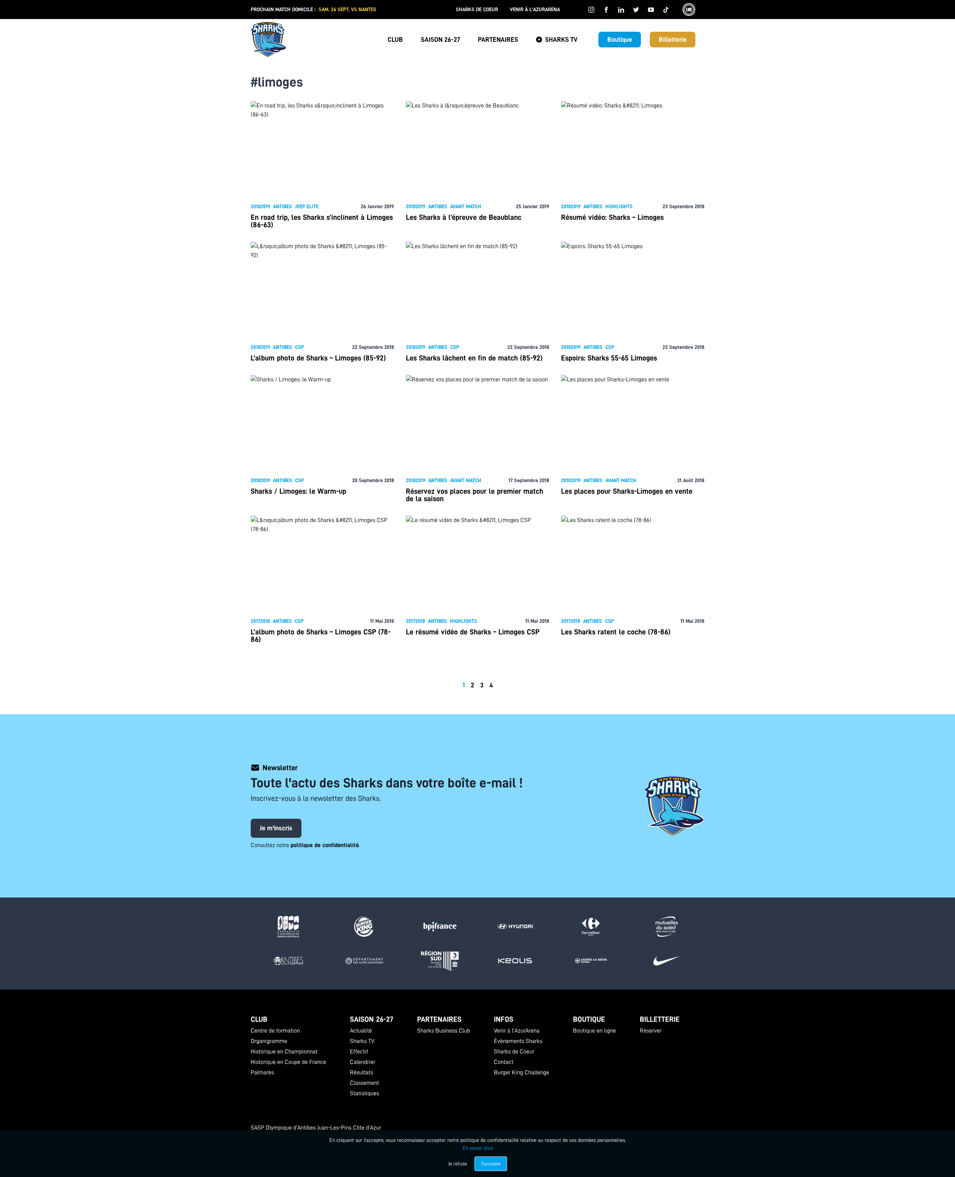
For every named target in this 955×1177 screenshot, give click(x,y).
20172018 (260, 621)
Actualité (361, 1031)
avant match (465, 206)
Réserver (650, 1031)
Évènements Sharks (518, 1041)
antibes (282, 206)
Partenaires (498, 39)
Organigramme (269, 1041)
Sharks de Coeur (477, 9)
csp (299, 347)
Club (395, 39)
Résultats (361, 1072)
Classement (364, 1083)
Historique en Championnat (284, 1052)
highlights (619, 206)
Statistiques (364, 1093)
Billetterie (672, 39)
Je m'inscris (276, 828)
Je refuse (457, 1163)
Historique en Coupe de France (288, 1062)
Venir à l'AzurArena (535, 9)
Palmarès (262, 1072)
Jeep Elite (307, 206)
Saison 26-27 (440, 39)
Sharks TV (561, 39)
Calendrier (362, 1062)
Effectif (359, 1052)
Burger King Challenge (521, 1072)
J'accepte (491, 1163)
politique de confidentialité (325, 845)
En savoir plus (478, 1148)
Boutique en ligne (594, 1031)
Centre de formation (275, 1031)
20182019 (260, 206)
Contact (503, 1062)
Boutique (619, 39)
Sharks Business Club (443, 1031)
